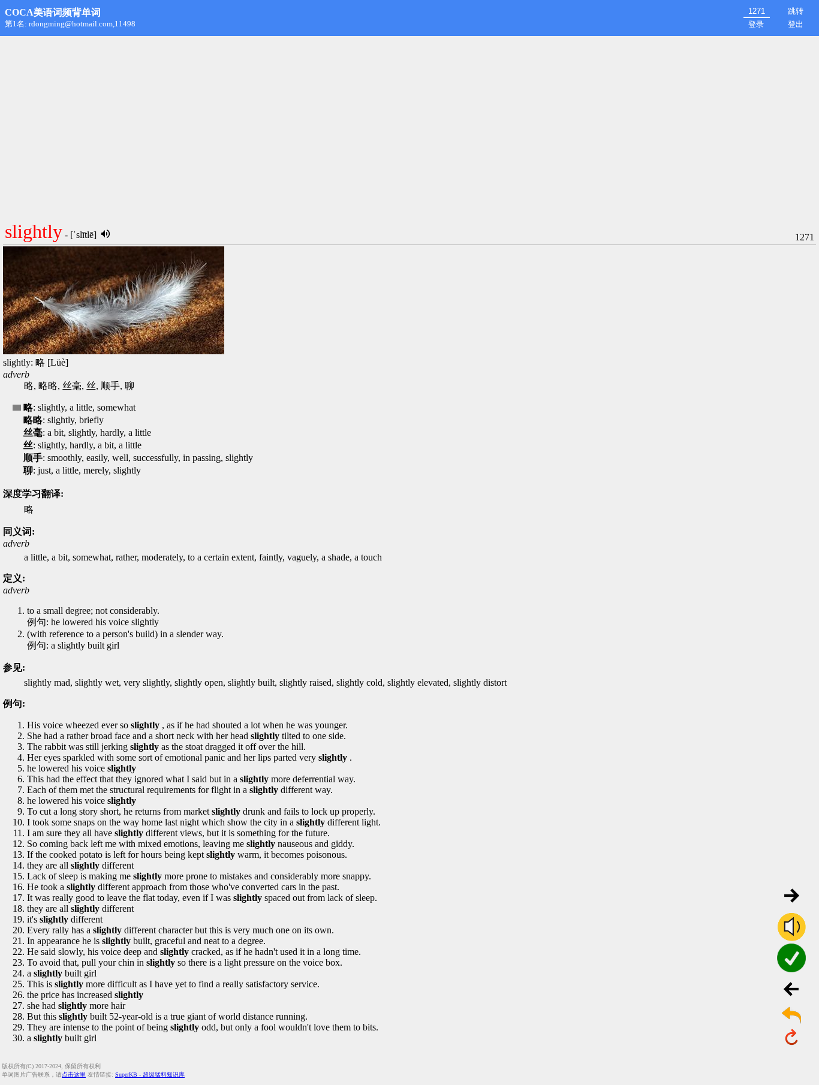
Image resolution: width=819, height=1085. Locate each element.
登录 (756, 24)
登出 (795, 24)
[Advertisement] (409, 126)
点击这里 (74, 1074)
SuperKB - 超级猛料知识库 (150, 1074)
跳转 (795, 11)
